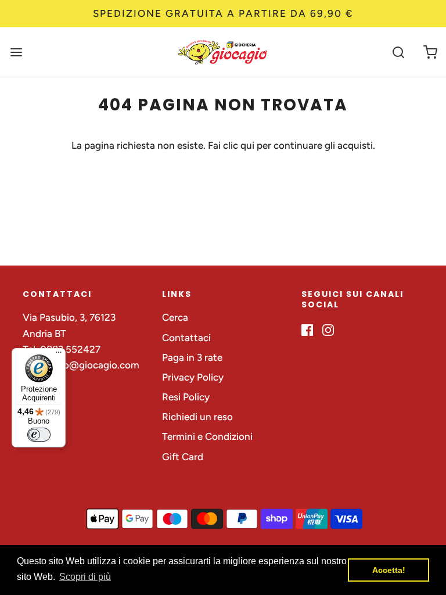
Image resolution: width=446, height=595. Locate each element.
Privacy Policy (193, 377)
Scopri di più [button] (85, 577)
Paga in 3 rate (192, 357)
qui (248, 145)
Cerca (175, 317)
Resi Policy (186, 397)
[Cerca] (398, 52)
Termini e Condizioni (207, 436)
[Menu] (59, 355)
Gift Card (182, 457)
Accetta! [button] (388, 570)
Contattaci (186, 337)
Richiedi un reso (197, 416)
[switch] (39, 435)
